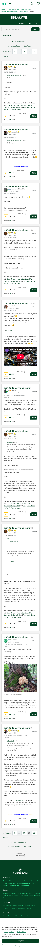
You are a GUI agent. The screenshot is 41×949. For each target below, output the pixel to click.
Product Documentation (18, 916)
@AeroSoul (10, 741)
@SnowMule (14, 542)
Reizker (25, 791)
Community (11, 9)
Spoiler (9, 331)
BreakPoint (24, 12)
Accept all (20, 941)
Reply (34, 116)
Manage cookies (20, 946)
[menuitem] (32, 4)
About (21, 905)
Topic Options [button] (7, 35)
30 (34, 51)
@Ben (8, 539)
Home (3, 9)
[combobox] (15, 29)
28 (24, 51)
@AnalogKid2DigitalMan (14, 75)
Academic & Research (9, 881)
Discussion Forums (23, 9)
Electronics (7, 883)
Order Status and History (25, 893)
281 (10, 120)
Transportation (25, 885)
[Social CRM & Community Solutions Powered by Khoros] (20, 855)
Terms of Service (13, 896)
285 (10, 378)
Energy (15, 883)
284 (10, 293)
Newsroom (7, 908)
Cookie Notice (21, 932)
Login (30, 23)
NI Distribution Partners (9, 893)
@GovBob (10, 442)
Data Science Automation (16, 105)
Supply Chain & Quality (18, 908)
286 (10, 421)
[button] (6, 116)
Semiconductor (14, 885)
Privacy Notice (9, 932)
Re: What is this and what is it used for (17, 64)
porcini (18, 323)
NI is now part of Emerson (10, 905)
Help (37, 23)
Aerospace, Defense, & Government (28, 881)
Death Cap (20, 800)
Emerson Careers (30, 905)
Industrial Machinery (24, 883)
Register (22, 23)
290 (10, 824)
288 (10, 627)
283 (10, 220)
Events (29, 908)
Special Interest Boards (9, 12)
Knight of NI (15, 107)
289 (10, 718)
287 (10, 518)
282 (10, 177)
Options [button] (34, 68)
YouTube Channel (15, 110)
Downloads (6, 916)
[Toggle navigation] (10, 4)
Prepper (26, 107)
